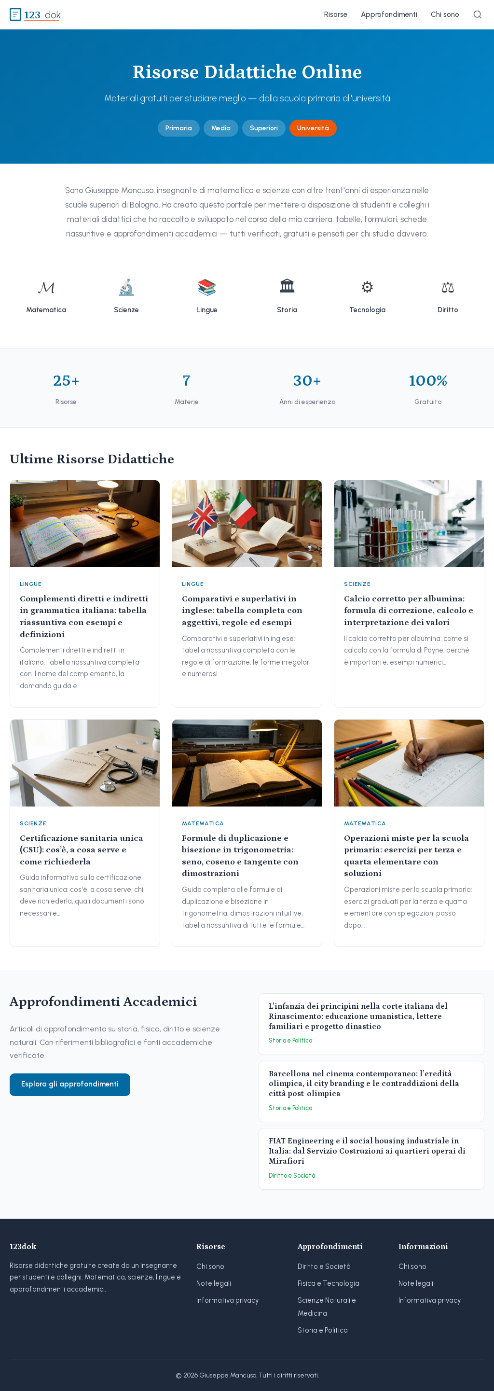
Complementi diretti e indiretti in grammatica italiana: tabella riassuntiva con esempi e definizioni (84, 617)
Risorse (335, 14)
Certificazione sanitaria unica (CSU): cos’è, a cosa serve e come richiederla (81, 850)
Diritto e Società (324, 1266)
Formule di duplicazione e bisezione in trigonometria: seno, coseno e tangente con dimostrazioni (240, 856)
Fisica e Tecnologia (328, 1283)
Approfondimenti (389, 14)
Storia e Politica (323, 1330)
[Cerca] (477, 14)
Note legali (213, 1283)
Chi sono (445, 14)
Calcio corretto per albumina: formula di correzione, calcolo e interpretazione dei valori (408, 610)
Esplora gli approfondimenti (70, 1084)
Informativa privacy (227, 1300)
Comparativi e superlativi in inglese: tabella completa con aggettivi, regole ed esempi (242, 610)
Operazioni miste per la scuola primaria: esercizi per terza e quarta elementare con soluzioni (406, 856)
